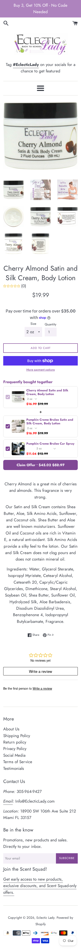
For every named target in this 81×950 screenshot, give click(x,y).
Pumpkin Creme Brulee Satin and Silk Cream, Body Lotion (49, 421)
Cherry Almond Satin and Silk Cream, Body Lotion (47, 392)
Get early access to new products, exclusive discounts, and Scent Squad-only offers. (39, 885)
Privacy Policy (14, 749)
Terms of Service (17, 762)
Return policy (14, 742)
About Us (11, 729)
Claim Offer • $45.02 (41, 464)
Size (33, 323)
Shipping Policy (16, 736)
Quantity (50, 324)
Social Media (14, 755)
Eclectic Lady (45, 917)
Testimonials (13, 768)
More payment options (40, 369)
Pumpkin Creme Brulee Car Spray (50, 443)
